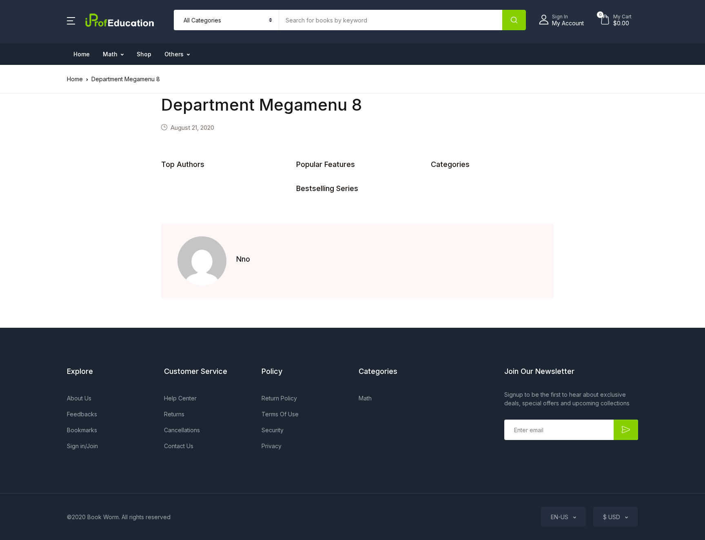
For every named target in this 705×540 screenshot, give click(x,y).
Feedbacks (82, 414)
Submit (626, 430)
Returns (174, 414)
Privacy (272, 445)
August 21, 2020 (192, 127)
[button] (71, 20)
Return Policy (279, 398)
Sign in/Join (82, 445)
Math (110, 54)
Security (273, 430)
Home (81, 54)
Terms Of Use (280, 414)
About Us (79, 398)
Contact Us (178, 445)
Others (174, 54)
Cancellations (182, 430)
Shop (144, 54)
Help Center (180, 398)
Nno (243, 259)
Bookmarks (82, 430)
